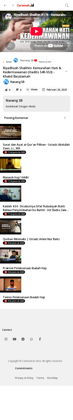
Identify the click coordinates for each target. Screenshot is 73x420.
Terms (40, 378)
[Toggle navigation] (67, 5)
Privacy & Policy (24, 378)
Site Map (52, 378)
